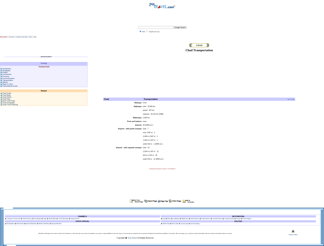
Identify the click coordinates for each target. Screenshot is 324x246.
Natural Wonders (56, 223)
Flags (45, 218)
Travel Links (184, 223)
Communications (8, 78)
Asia (164, 218)
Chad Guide (7, 93)
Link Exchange (194, 223)
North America (195, 218)
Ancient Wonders (31, 223)
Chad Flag (6, 99)
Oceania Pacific (229, 218)
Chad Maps (7, 95)
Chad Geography (9, 103)
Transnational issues (10, 86)
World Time (166, 223)
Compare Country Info (14, 218)
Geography (6, 70)
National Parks (74, 218)
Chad (34, 37)
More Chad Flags (9, 101)
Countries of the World (21, 37)
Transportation (7, 80)
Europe (238, 218)
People (4, 72)
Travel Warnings (63, 218)
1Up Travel (11, 37)
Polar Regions (247, 218)
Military (5, 82)
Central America (217, 218)
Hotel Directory (27, 218)
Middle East (184, 218)
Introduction (6, 69)
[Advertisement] (162, 19)
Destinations (10, 223)
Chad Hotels (7, 97)
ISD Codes (175, 223)
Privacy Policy (293, 234)
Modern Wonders (43, 223)
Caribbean (176, 218)
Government (6, 74)
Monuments (20, 223)
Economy (5, 76)
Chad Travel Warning (10, 105)
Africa (30, 37)
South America (205, 218)
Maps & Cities (7, 84)
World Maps (52, 218)
